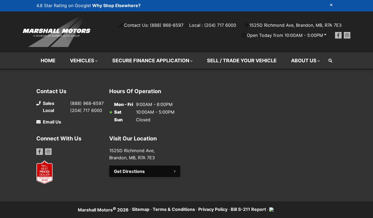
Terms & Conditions (174, 209)
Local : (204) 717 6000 (212, 25)
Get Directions (129, 171)
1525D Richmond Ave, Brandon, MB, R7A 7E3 (295, 25)
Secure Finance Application (150, 60)
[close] (331, 4)
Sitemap (140, 209)
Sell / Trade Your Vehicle (242, 60)
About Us (303, 60)
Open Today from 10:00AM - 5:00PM (285, 35)
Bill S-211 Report (248, 209)
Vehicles (82, 60)
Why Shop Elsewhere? (116, 5)
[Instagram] (347, 35)
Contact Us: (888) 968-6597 (153, 25)
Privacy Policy (212, 209)
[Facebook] (338, 35)
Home (48, 60)
